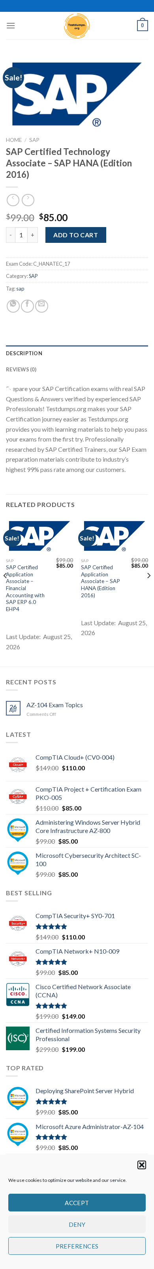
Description (24, 353)
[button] (142, 1165)
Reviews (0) (21, 369)
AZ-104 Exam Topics (54, 704)
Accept (77, 1202)
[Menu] (10, 25)
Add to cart (75, 235)
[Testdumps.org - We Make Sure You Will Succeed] (77, 25)
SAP (34, 140)
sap (20, 288)
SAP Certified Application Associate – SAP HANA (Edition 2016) (100, 581)
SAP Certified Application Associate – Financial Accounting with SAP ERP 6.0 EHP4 (25, 588)
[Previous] (5, 591)
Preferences (77, 1246)
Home (14, 140)
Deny (77, 1224)
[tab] (77, 353)
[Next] (148, 591)
